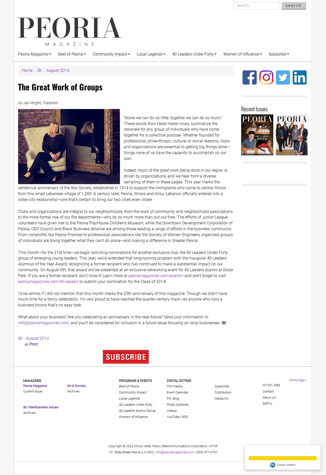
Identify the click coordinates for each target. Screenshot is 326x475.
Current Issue (32, 391)
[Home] (69, 31)
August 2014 (57, 70)
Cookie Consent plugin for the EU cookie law (282, 465)
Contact (268, 391)
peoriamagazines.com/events (155, 275)
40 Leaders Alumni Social (137, 411)
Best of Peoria (70, 54)
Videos (172, 411)
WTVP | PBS (271, 385)
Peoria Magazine (33, 54)
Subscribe (277, 54)
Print (33, 344)
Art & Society (76, 386)
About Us (269, 397)
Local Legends (149, 54)
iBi (39, 70)
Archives (29, 413)
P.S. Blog (173, 398)
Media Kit (221, 398)
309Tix (267, 403)
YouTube (173, 417)
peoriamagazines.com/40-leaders (48, 281)
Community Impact (110, 54)
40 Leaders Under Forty (193, 54)
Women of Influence (241, 54)
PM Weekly (175, 386)
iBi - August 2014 (33, 338)
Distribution (223, 392)
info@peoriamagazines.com (43, 322)
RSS (185, 417)
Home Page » (298, 380)
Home (27, 70)
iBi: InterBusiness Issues (41, 407)
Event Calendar (177, 392)
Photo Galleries (178, 404)
